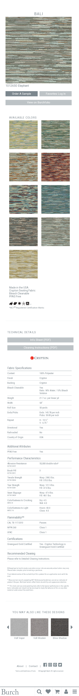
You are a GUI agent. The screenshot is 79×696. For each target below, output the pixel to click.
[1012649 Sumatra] (23, 231)
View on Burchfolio (38, 102)
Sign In (66, 691)
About (20, 666)
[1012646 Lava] (55, 167)
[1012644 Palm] (55, 134)
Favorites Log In (56, 93)
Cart (57, 691)
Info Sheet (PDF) (40, 340)
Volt (16, 638)
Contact (33, 666)
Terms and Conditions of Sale (25, 671)
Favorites (48, 691)
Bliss (55, 638)
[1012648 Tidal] (55, 199)
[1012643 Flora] (23, 134)
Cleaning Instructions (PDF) (40, 347)
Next (71, 628)
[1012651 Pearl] (23, 264)
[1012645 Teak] (23, 167)
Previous (8, 628)
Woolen (42, 638)
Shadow (63, 638)
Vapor (22, 638)
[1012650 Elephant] (55, 231)
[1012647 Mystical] (23, 199)
